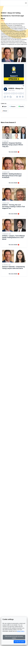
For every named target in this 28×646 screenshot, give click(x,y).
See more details (13, 151)
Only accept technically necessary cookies (14, 637)
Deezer (5, 110)
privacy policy (20, 631)
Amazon (13, 106)
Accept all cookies (19, 641)
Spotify (22, 106)
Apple (5, 106)
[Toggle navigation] (26, 3)
